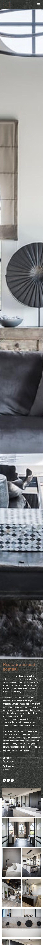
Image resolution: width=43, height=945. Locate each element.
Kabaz (6, 769)
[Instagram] (12, 780)
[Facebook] (4, 780)
